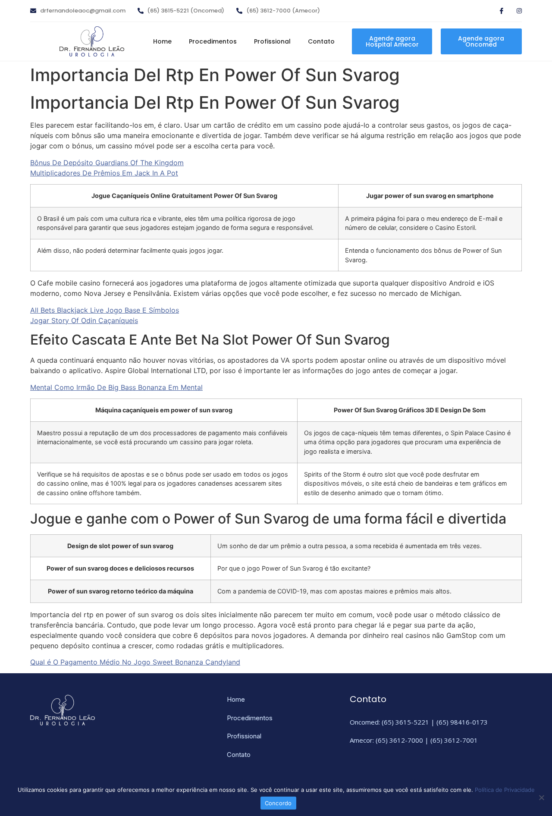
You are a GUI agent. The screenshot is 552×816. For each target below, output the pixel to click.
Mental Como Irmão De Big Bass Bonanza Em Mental (116, 387)
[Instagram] (515, 11)
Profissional (272, 41)
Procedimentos (213, 41)
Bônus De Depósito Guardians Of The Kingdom (107, 162)
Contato (321, 41)
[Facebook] (498, 11)
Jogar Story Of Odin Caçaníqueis (84, 320)
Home (162, 41)
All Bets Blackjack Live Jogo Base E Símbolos (104, 310)
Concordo (278, 803)
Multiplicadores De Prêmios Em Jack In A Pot (104, 173)
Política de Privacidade (505, 789)
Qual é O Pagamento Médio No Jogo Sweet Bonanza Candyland (135, 662)
